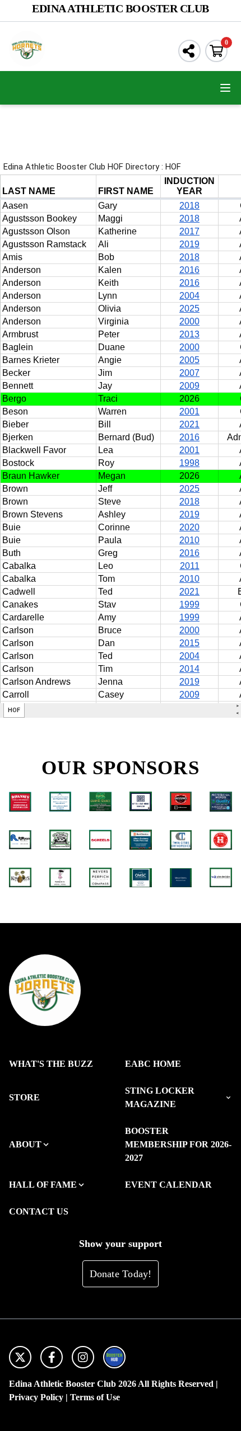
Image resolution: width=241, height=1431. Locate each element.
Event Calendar (168, 1184)
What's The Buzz (51, 1063)
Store (24, 1097)
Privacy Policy (36, 1397)
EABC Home (153, 1063)
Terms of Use (95, 1397)
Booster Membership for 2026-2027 (178, 1144)
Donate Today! (121, 1273)
